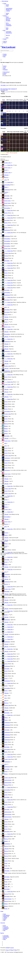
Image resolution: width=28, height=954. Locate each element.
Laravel (12, 947)
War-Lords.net (5, 1)
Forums (5, 54)
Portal (7, 5)
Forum (4, 3)
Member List (8, 9)
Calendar (8, 10)
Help (7, 14)
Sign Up (5, 41)
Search (7, 13)
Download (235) (4, 90)
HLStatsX (8, 20)
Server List (8, 18)
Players (4, 55)
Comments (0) (14, 88)
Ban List (8, 19)
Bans (4, 30)
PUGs (7, 23)
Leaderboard (8, 25)
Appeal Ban (8, 31)
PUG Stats (3, 88)
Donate (4, 39)
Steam (7, 950)
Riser (16, 950)
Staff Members (9, 8)
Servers (4, 15)
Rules (7, 28)
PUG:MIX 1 (4, 85)
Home (7, 16)
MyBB (7, 947)
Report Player (9, 32)
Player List (8, 24)
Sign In (4, 42)
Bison (12, 950)
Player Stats (7, 88)
